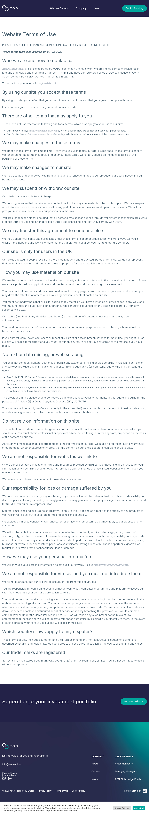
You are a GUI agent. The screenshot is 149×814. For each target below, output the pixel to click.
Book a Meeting (134, 8)
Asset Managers (124, 763)
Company (81, 8)
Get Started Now (133, 701)
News (96, 8)
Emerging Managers (126, 771)
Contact (96, 771)
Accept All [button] (139, 808)
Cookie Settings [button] (122, 808)
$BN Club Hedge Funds (128, 779)
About (95, 763)
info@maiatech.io (47, 83)
